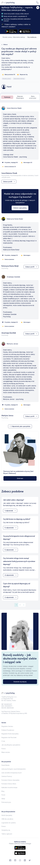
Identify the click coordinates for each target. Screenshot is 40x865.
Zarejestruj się (5, 830)
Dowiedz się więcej (20, 681)
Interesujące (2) (27, 162)
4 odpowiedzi (9, 575)
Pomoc (3, 748)
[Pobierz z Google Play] (11, 31)
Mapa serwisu (5, 752)
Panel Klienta (5, 765)
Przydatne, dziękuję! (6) (11, 162)
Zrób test (20, 478)
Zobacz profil (7, 181)
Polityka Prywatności (7, 730)
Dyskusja (7, 97)
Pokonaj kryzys (6, 802)
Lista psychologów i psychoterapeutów (13, 769)
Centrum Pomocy (6, 776)
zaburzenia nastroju (19, 37)
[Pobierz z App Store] (25, 31)
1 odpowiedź (9, 510)
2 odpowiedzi (9, 597)
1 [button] (16, 605)
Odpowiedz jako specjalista (21, 426)
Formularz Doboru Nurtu (8, 784)
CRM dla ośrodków (7, 819)
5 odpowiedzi (9, 527)
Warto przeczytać (32, 97)
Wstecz (5, 44)
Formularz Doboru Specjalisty (10, 780)
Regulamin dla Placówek (8, 737)
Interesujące (26, 255)
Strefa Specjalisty (6, 815)
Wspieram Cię (23, 74)
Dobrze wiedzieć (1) (10, 166)
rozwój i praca (7, 37)
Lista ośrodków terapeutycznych (11, 772)
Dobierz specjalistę (20, 208)
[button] (24, 605)
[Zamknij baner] (37, 7)
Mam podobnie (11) (10, 74)
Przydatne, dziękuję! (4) (11, 322)
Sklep (3, 798)
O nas (3, 741)
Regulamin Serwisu (7, 726)
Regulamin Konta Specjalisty (10, 734)
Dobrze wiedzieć (9, 259)
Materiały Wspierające (20, 97)
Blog (2, 791)
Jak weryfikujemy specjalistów (10, 745)
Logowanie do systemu (8, 823)
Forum (3, 795)
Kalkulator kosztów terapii (9, 787)
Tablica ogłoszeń (6, 834)
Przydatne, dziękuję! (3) (11, 255)
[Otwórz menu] (37, 2)
